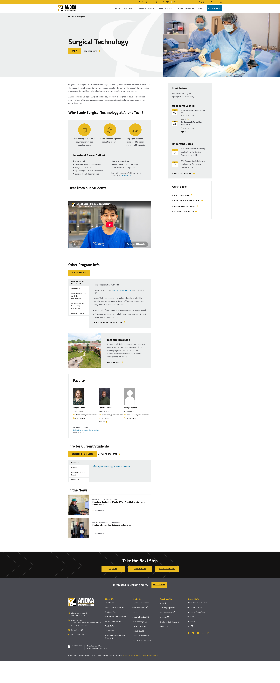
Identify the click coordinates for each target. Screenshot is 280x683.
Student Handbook (139, 617)
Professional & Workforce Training (115, 636)
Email (165, 2)
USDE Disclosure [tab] (77, 480)
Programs (141, 568)
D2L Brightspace (166, 607)
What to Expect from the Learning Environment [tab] (78, 305)
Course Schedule (181, 195)
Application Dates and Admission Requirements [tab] (78, 296)
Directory (189, 2)
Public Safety (110, 626)
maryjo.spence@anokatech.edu (138, 415)
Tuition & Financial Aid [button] (184, 8)
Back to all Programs (78, 16)
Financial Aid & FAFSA (183, 211)
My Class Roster (166, 612)
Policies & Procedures (140, 635)
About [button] (117, 8)
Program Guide (79, 272)
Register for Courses (140, 602)
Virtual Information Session (193, 110)
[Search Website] (219, 2)
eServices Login (138, 621)
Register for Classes (82, 454)
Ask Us (212, 2)
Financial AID (168, 568)
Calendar (177, 2)
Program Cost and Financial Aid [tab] (78, 282)
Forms (134, 612)
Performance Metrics (113, 621)
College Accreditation (184, 206)
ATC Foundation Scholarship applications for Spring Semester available (193, 152)
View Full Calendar (182, 173)
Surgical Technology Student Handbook (113, 466)
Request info (90, 51)
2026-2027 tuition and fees (121, 290)
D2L (154, 2)
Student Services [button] (164, 8)
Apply (74, 51)
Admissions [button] (128, 8)
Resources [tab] (75, 463)
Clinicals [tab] (74, 467)
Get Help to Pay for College (108, 322)
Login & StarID (138, 631)
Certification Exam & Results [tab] (78, 473)
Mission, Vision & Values (114, 607)
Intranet (163, 626)
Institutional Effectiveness (115, 616)
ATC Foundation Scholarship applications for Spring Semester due (193, 164)
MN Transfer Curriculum (141, 640)
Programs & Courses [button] (145, 8)
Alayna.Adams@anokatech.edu (86, 415)
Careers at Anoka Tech (196, 612)
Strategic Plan (110, 612)
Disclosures (109, 630)
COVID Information (194, 607)
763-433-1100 (76, 620)
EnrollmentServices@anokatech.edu (87, 430)
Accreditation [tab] (75, 288)
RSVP (183, 119)
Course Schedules (139, 607)
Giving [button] (200, 8)
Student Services (139, 626)
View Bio (102, 422)
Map (200, 2)
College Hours (76, 630)
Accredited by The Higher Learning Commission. (139, 655)
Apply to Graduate (107, 454)
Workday (163, 617)
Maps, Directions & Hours (197, 602)
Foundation (109, 602)
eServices (141, 2)
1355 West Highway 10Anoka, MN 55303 (79, 614)
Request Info (214, 8)
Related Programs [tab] (77, 313)
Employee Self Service (168, 622)
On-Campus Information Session (191, 123)
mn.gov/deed (128, 175)
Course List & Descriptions (186, 200)
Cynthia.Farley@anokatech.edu (112, 415)
